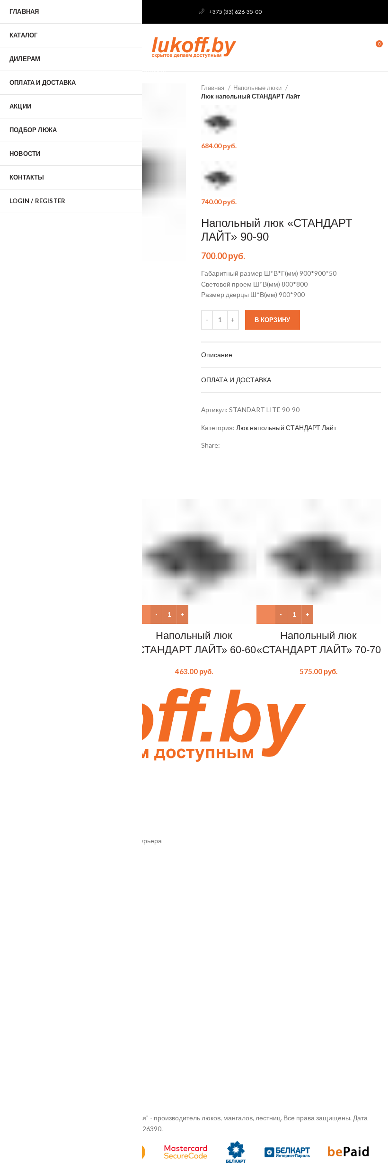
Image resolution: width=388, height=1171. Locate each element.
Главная (213, 87)
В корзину (273, 320)
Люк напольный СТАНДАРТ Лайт (250, 96)
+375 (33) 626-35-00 (235, 11)
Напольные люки (258, 87)
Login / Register (37, 201)
